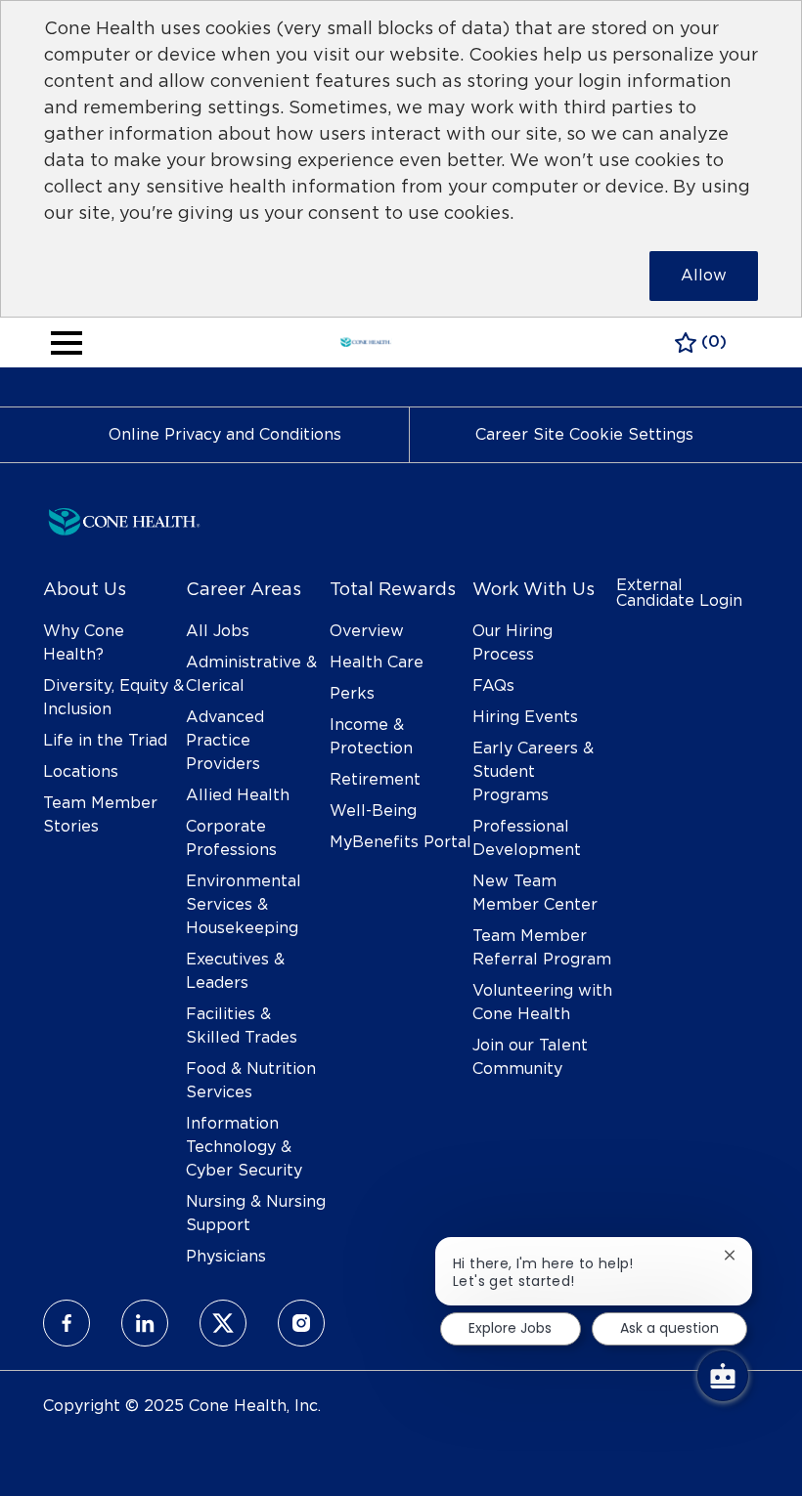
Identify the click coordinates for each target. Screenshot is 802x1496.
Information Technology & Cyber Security (244, 1147)
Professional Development (526, 838)
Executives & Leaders (235, 971)
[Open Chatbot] (722, 1375)
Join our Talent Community (530, 1057)
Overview (367, 631)
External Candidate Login (679, 593)
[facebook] (66, 1323)
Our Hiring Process (512, 643)
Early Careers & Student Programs (533, 772)
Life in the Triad (105, 740)
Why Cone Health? (83, 643)
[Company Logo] (365, 340)
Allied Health (238, 795)
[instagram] (301, 1323)
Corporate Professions (231, 838)
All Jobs (217, 631)
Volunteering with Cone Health (542, 1002)
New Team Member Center (535, 893)
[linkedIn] (144, 1323)
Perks (352, 694)
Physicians (226, 1256)
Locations (80, 772)
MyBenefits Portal (400, 842)
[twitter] (223, 1323)
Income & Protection (371, 736)
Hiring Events (525, 717)
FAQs (493, 686)
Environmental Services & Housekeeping (243, 905)
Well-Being (373, 811)
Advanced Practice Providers (225, 740)
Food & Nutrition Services (251, 1080)
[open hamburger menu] (66, 343)
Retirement (375, 780)
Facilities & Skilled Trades (241, 1026)
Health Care (376, 662)
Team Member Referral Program (541, 947)
